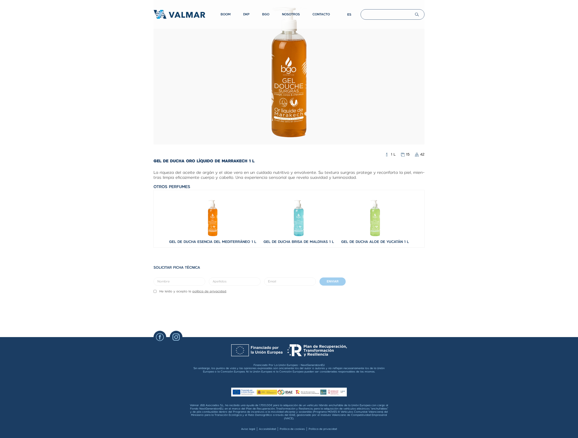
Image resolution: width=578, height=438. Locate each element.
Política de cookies (292, 429)
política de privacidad (209, 291)
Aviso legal (248, 429)
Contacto (321, 14)
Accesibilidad (267, 429)
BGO (265, 14)
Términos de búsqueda (375, 11)
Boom (226, 14)
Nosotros (291, 14)
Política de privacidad (323, 429)
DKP (246, 14)
